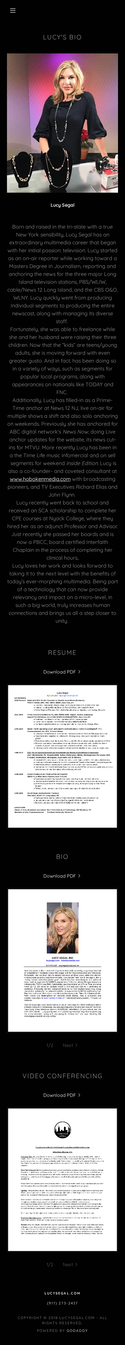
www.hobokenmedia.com (40, 479)
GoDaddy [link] (77, 1330)
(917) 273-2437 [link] (62, 1303)
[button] (13, 10)
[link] (62, 672)
